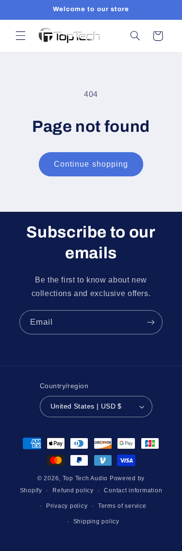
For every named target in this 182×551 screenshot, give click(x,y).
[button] (20, 36)
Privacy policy (66, 506)
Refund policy (73, 490)
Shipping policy (96, 521)
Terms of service (122, 506)
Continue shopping (91, 164)
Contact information (133, 490)
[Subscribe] (151, 322)
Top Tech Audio (86, 478)
